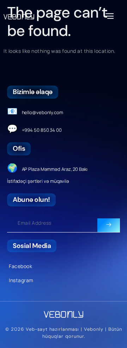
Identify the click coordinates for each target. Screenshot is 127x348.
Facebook (20, 266)
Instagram (21, 280)
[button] (108, 16)
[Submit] (108, 225)
